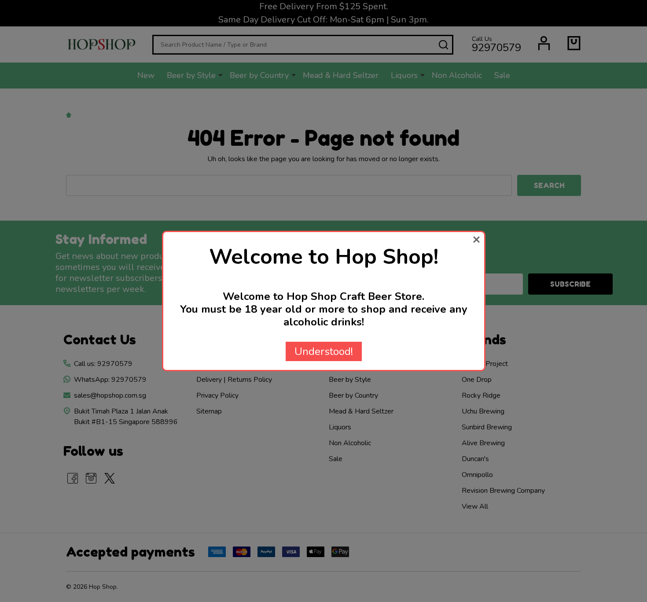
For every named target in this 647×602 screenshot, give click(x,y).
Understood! (323, 351)
